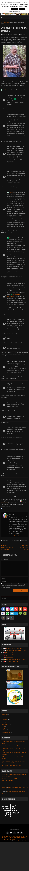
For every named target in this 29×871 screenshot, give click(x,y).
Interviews (6, 22)
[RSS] (21, 832)
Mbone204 (4, 774)
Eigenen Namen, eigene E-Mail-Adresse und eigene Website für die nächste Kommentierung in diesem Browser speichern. (14, 585)
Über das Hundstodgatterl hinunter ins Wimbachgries (7, 547)
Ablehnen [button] (22, 9)
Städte (4, 730)
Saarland (16, 540)
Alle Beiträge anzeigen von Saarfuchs (18, 535)
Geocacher (5, 540)
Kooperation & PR (11, 839)
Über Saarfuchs (6, 836)
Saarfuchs (4, 34)
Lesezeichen (24, 540)
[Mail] (18, 832)
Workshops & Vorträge (16, 836)
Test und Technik (6, 732)
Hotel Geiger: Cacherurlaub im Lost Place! (23, 547)
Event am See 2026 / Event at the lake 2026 (16, 650)
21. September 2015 (14, 34)
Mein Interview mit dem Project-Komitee (11, 765)
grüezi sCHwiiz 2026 (11, 655)
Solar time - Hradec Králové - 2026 (14, 648)
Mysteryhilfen (5, 722)
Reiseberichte (5, 724)
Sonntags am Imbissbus (12, 661)
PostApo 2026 (9, 657)
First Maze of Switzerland (12, 652)
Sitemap (4, 839)
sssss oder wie (19, 99)
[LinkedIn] (14, 832)
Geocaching (11, 540)
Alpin (4, 726)
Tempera (20, 840)
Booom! (11, 192)
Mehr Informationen (14, 11)
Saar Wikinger (6, 89)
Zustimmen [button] (14, 9)
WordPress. (25, 840)
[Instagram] (11, 832)
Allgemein (4, 714)
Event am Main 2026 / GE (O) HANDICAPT (15, 659)
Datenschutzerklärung (14, 837)
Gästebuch (23, 837)
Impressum (4, 837)
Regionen (5, 728)
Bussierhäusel (12, 238)
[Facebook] (7, 832)
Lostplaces (4, 719)
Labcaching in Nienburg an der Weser (11, 746)
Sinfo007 (4, 779)
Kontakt (25, 836)
